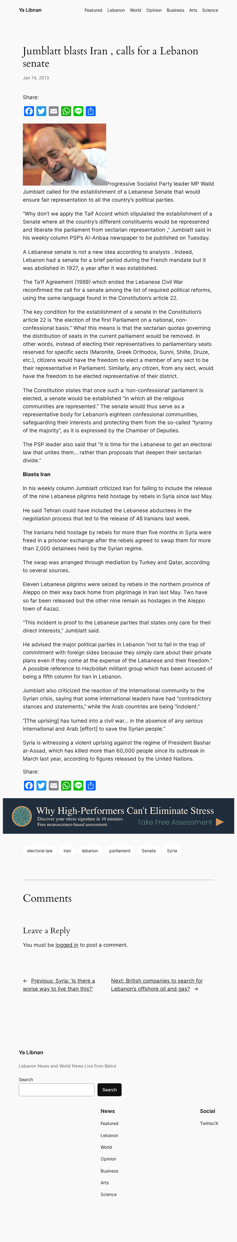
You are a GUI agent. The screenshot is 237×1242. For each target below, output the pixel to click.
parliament (120, 850)
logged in (67, 945)
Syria (172, 850)
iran (67, 850)
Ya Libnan (30, 10)
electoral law (39, 850)
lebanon (90, 850)
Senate (149, 850)
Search (26, 1079)
